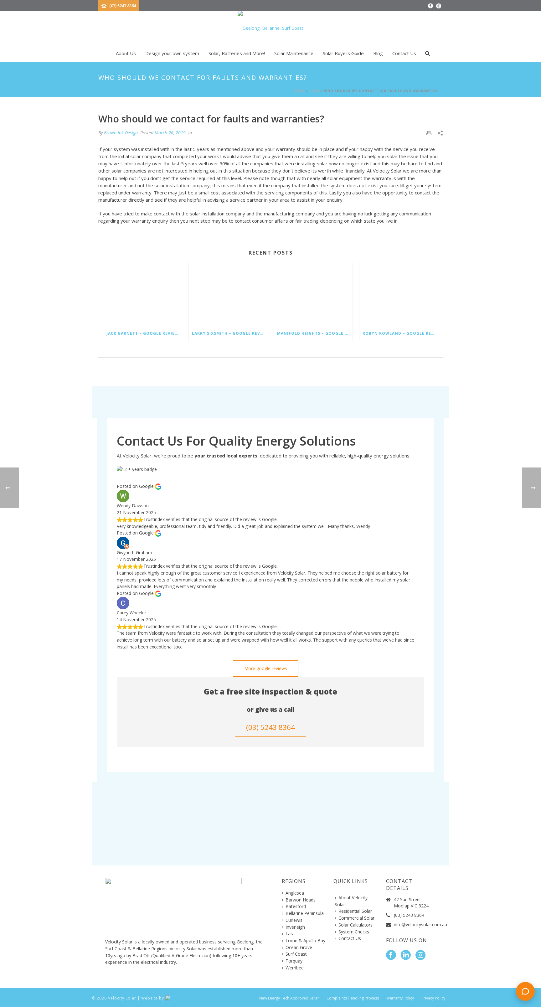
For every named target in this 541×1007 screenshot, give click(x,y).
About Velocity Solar (351, 901)
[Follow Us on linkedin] (406, 955)
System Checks (353, 932)
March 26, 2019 (170, 133)
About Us (126, 53)
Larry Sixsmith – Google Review (229, 333)
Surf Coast (296, 954)
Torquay (294, 961)
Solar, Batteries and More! (237, 53)
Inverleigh (295, 927)
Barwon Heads (301, 900)
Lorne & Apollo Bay (305, 940)
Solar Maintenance (293, 53)
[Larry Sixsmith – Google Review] (228, 294)
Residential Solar (355, 911)
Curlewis (294, 920)
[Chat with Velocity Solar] (525, 991)
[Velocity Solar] (270, 28)
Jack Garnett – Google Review (142, 333)
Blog (378, 53)
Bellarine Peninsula (305, 913)
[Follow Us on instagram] (420, 955)
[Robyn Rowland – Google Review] (398, 294)
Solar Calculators (355, 925)
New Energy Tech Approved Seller (289, 998)
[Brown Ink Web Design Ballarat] (178, 998)
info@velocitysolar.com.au (420, 924)
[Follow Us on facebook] (391, 955)
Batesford (296, 906)
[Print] (428, 132)
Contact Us (404, 53)
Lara (290, 934)
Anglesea (295, 893)
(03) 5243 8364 (122, 5)
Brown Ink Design (121, 133)
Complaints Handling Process (353, 998)
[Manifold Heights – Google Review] (313, 294)
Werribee (295, 968)
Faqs (314, 91)
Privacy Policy (433, 998)
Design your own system (172, 53)
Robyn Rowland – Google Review (400, 333)
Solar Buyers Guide (343, 53)
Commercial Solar (356, 918)
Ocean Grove (299, 947)
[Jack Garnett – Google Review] (142, 294)
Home (299, 91)
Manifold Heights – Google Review (315, 333)
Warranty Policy (400, 998)
